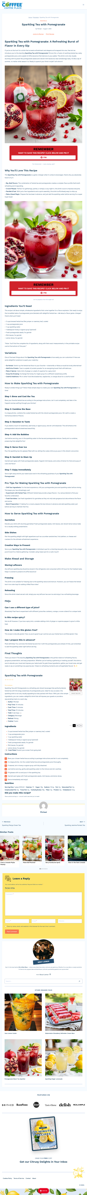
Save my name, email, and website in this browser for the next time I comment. (31, 926)
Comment (10, 894)
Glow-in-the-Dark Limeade (76, 862)
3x (81, 725)
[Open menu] (83, 4)
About (34, 1178)
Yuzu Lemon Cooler (11, 1033)
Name (8, 921)
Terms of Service (19, 1178)
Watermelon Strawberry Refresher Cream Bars (60, 1033)
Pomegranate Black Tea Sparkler (15, 1079)
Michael (39, 29)
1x (74, 725)
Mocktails (43, 20)
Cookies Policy (7, 1178)
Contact (28, 1178)
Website (61, 921)
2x (77, 725)
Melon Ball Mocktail (29, 862)
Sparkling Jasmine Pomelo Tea (75, 823)
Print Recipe (50, 34)
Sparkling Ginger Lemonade (53, 1079)
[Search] (79, 981)
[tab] (40, 868)
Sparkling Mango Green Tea (11, 823)
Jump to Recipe (38, 34)
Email (34, 921)
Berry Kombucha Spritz (53, 862)
